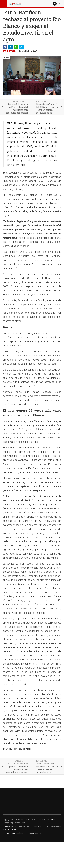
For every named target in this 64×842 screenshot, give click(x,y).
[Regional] (15, 3)
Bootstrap (7, 826)
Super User (9, 51)
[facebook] (5, 47)
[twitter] (21, 47)
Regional (56, 820)
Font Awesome (9, 833)
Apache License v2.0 (11, 829)
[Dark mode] (60, 4)
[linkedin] (10, 47)
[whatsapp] (16, 47)
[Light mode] (55, 4)
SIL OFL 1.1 (36, 833)
